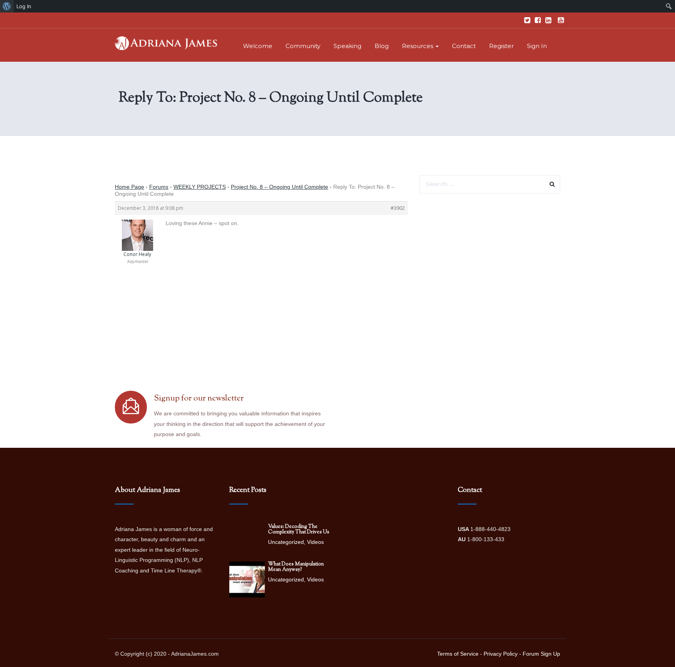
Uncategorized (286, 542)
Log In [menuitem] (23, 6)
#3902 (398, 208)
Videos (315, 542)
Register (501, 46)
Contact (464, 46)
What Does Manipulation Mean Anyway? (296, 567)
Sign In (537, 46)
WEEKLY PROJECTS (199, 187)
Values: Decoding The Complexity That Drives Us (298, 529)
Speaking (347, 46)
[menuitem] (7, 6)
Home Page (129, 187)
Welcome (257, 46)
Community (303, 46)
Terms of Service (458, 654)
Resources (418, 46)
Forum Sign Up (541, 654)
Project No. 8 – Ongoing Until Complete (279, 187)
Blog (382, 46)
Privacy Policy (501, 654)
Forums (158, 187)
